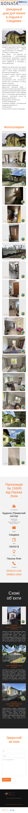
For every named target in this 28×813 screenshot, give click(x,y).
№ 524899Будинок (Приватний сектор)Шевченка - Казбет (14, 703)
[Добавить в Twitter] (26, 2)
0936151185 (14, 570)
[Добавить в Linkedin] (24, 2)
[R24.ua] (12, 810)
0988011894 (14, 574)
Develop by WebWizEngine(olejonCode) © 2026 (14, 804)
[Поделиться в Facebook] (22, 2)
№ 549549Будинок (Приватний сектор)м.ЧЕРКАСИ (14, 627)
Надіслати (6, 779)
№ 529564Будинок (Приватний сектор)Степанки (14, 665)
